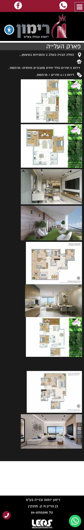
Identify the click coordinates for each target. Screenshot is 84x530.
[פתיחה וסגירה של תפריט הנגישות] (9, 30)
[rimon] (42, 26)
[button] (75, 521)
